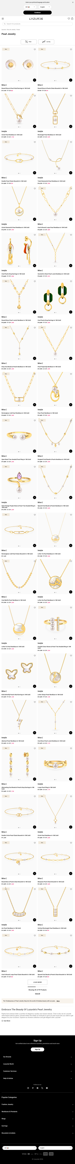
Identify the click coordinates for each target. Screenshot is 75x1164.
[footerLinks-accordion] (37, 1056)
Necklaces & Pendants (9, 1112)
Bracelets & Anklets (8, 1133)
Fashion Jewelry (7, 1104)
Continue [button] (37, 13)
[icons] (28, 1088)
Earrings (5, 1126)
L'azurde (4, 29)
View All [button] (37, 993)
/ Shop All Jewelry (11, 29)
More (58, 1001)
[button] (35, 49)
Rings (4, 1119)
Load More (37, 982)
